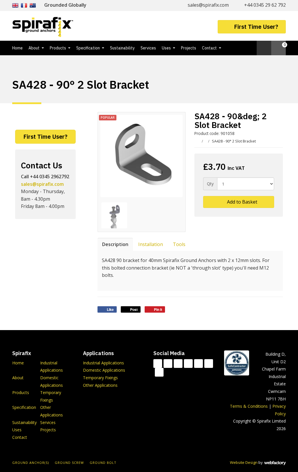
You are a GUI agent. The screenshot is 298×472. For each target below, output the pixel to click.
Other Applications (100, 385)
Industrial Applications (103, 363)
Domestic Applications (104, 370)
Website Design (244, 462)
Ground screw (69, 462)
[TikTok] (157, 363)
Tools (179, 244)
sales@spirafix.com (208, 5)
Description (115, 244)
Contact (209, 48)
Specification (88, 48)
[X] (178, 363)
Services (148, 48)
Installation (150, 244)
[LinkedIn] (188, 363)
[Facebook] (168, 363)
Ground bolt (103, 462)
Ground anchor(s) (30, 462)
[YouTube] (198, 363)
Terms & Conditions (249, 406)
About (34, 48)
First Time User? (256, 27)
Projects (188, 48)
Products (58, 48)
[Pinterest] (159, 372)
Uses (166, 48)
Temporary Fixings (100, 377)
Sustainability (122, 48)
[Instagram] (208, 363)
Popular (108, 117)
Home (17, 48)
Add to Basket (241, 202)
